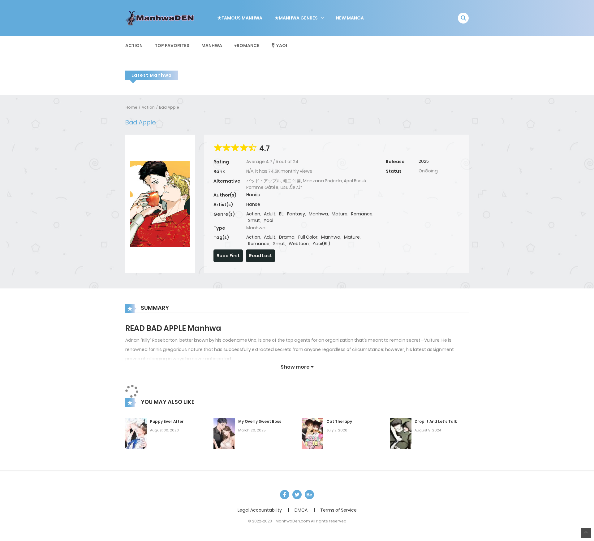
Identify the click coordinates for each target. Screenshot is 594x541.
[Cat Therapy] (312, 433)
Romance (361, 214)
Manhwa (211, 45)
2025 (424, 161)
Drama (287, 237)
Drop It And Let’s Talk (436, 421)
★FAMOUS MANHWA (239, 18)
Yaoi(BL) (321, 243)
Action (134, 45)
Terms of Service (338, 510)
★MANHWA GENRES (296, 18)
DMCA (301, 510)
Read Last (260, 256)
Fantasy (296, 214)
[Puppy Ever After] (136, 433)
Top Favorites (172, 45)
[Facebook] (284, 494)
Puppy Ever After (167, 421)
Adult (269, 214)
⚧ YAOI (279, 45)
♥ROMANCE (246, 45)
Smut (254, 220)
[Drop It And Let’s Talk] (400, 433)
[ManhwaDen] (161, 18)
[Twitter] (297, 494)
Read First (228, 256)
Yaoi (268, 220)
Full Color (307, 237)
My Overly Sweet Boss (259, 421)
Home (131, 107)
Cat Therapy (339, 421)
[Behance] (309, 494)
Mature (339, 214)
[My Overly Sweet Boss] (224, 433)
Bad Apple (169, 107)
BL (281, 214)
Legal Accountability (260, 510)
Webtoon (299, 243)
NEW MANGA (350, 18)
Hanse (253, 195)
